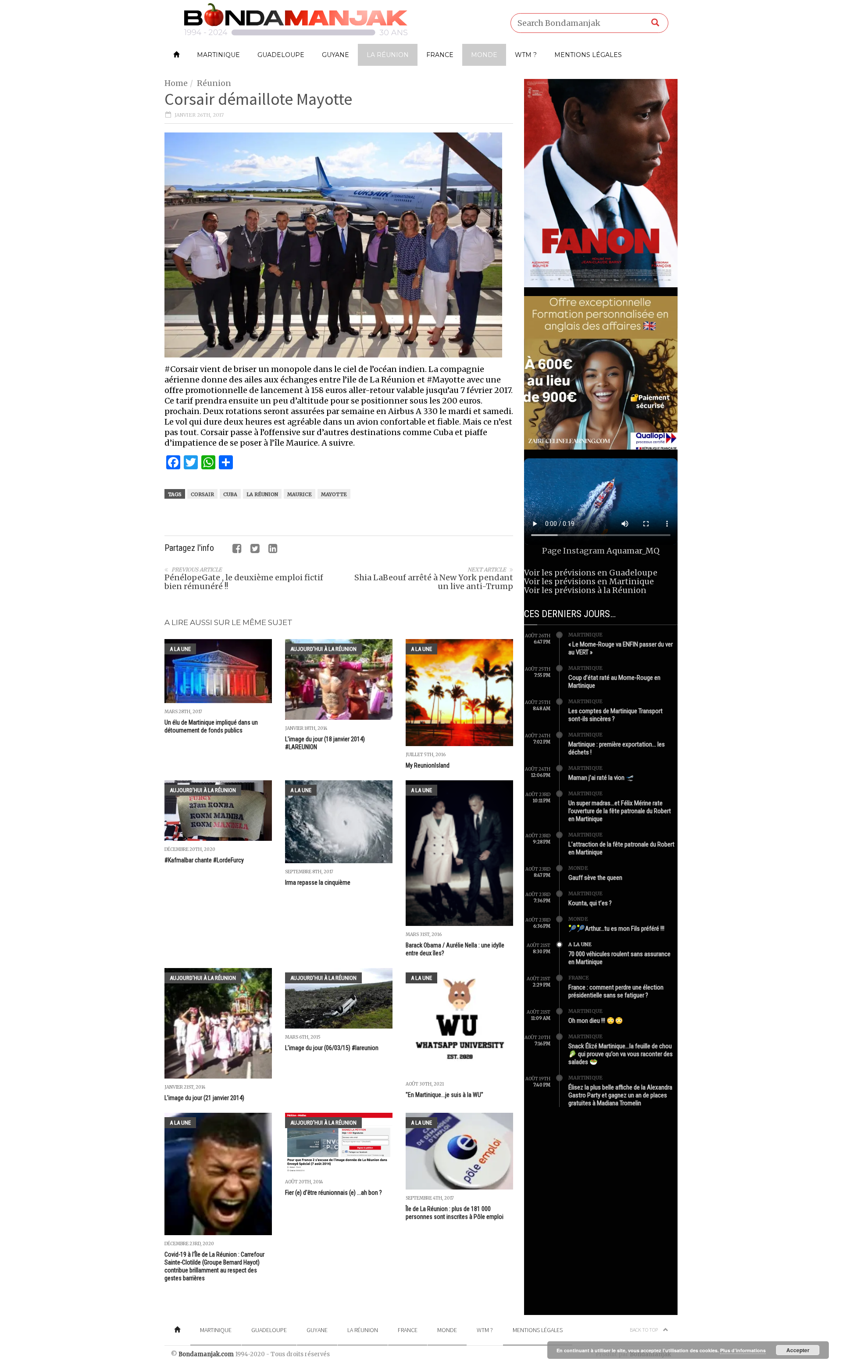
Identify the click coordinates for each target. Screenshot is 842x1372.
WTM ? (526, 55)
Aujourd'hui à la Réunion (323, 649)
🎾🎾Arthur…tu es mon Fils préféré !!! (616, 929)
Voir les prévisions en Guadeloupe (590, 573)
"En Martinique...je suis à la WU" (444, 1094)
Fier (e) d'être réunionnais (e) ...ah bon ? (333, 1192)
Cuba (230, 494)
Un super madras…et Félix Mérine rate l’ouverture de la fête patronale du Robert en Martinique (619, 811)
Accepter (798, 1350)
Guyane (335, 55)
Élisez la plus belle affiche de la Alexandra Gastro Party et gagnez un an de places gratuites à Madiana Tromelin (620, 1095)
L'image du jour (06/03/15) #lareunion (331, 1047)
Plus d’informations (743, 1350)
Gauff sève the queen (595, 878)
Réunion (214, 83)
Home (176, 83)
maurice (299, 494)
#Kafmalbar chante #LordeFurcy (204, 860)
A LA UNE (180, 649)
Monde (484, 55)
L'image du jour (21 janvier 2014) (204, 1097)
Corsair (202, 494)
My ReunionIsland (428, 765)
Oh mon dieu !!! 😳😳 (595, 1021)
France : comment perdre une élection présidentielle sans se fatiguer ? (616, 991)
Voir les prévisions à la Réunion (585, 590)
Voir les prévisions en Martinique (589, 581)
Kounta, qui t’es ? (590, 903)
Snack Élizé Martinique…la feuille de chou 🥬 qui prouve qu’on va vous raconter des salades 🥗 (620, 1054)
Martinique (218, 55)
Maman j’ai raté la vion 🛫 (601, 778)
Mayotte (334, 494)
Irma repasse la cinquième (317, 882)
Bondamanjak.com (206, 1354)
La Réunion (388, 55)
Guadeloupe (280, 55)
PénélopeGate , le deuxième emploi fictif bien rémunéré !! (243, 581)
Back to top (644, 1329)
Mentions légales (588, 55)
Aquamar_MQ (633, 551)
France (439, 55)
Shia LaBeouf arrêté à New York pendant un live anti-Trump (433, 581)
